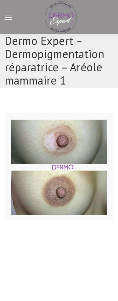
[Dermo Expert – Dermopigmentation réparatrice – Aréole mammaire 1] (59, 166)
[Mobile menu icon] (8, 17)
